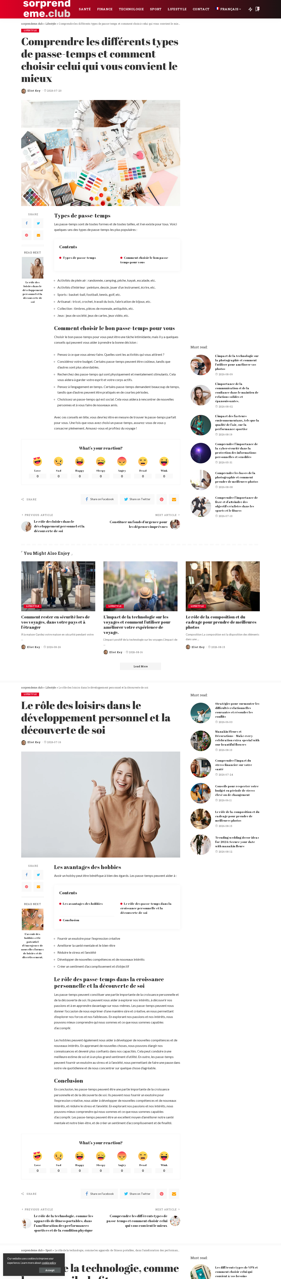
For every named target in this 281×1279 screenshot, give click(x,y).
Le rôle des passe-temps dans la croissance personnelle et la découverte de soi (146, 908)
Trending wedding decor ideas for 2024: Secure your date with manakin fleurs (237, 842)
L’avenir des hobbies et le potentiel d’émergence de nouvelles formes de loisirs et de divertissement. (32, 945)
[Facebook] (26, 223)
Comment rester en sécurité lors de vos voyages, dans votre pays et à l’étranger (55, 622)
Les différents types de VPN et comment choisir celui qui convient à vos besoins (236, 1271)
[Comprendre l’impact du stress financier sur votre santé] (200, 767)
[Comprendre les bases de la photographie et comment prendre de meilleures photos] (200, 480)
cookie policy (49, 1262)
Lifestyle (30, 30)
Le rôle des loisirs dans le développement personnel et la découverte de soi (32, 292)
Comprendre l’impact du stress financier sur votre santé (233, 765)
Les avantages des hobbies (83, 903)
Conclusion (71, 920)
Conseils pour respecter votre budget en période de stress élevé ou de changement (237, 790)
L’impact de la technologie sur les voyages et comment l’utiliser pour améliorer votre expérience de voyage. (137, 624)
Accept (50, 1270)
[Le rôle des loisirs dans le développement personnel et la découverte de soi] (32, 268)
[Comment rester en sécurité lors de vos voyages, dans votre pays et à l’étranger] (58, 586)
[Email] (38, 235)
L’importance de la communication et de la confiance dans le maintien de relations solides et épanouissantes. (236, 392)
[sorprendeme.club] (47, 9)
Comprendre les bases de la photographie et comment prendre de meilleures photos (236, 477)
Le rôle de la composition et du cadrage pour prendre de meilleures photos (221, 622)
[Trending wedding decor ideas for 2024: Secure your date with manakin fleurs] (200, 844)
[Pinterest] (26, 235)
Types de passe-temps (79, 258)
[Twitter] (38, 223)
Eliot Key (34, 90)
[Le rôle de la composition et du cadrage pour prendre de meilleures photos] (223, 586)
